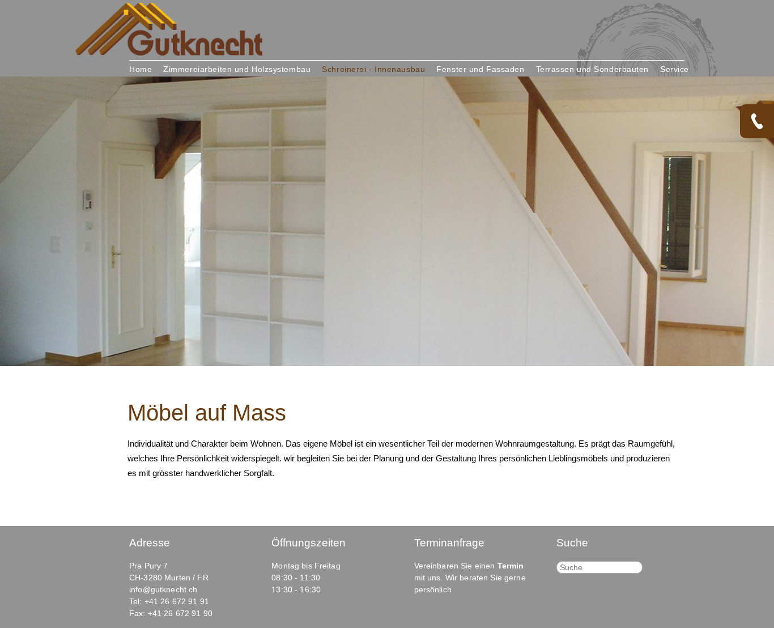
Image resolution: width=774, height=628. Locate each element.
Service (674, 69)
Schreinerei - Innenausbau (373, 69)
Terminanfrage (449, 543)
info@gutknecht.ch (163, 589)
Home (140, 69)
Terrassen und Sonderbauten (592, 69)
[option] (387, 221)
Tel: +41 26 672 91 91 (169, 601)
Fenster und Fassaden (480, 69)
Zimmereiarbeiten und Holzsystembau (237, 69)
